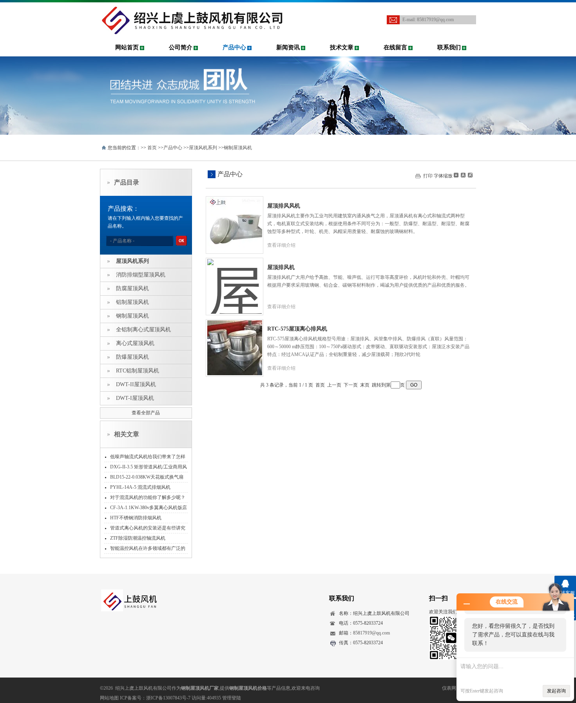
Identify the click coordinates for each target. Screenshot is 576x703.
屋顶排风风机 (283, 206)
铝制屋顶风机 (132, 302)
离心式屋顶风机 (135, 343)
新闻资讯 (288, 47)
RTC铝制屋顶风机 (137, 371)
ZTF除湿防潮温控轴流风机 (137, 538)
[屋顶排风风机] (234, 219)
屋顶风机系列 (203, 147)
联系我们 (449, 47)
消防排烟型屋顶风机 (140, 275)
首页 (152, 147)
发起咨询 (556, 691)
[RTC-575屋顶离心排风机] (234, 342)
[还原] (462, 175)
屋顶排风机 (281, 267)
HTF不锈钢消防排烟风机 (135, 517)
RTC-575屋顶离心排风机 (297, 329)
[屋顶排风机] (234, 280)
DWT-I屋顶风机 (135, 398)
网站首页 (127, 47)
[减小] (456, 175)
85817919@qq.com (435, 19)
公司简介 (180, 47)
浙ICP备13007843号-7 (168, 698)
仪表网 (449, 688)
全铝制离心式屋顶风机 (143, 330)
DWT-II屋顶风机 (136, 384)
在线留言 (395, 47)
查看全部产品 (146, 413)
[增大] (469, 175)
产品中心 (234, 47)
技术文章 (341, 47)
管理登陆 (231, 698)
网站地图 (109, 698)
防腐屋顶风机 (132, 288)
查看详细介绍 (281, 245)
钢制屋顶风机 (238, 147)
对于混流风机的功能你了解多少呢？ (147, 497)
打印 (428, 176)
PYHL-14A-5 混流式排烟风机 (140, 487)
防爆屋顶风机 (132, 357)
